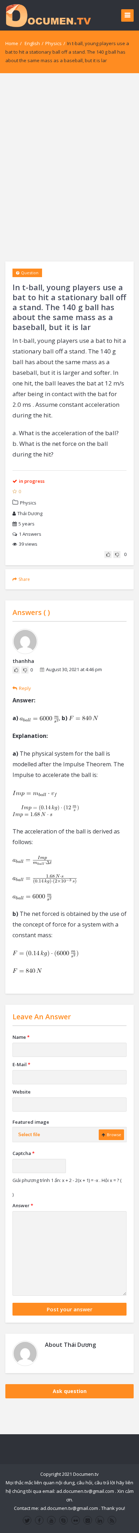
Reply (25, 688)
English (32, 43)
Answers (30, 534)
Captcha (23, 1153)
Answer (22, 1205)
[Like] (108, 554)
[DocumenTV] (48, 15)
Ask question (70, 1391)
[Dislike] (116, 554)
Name (21, 1037)
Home (11, 43)
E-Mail (21, 1064)
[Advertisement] (69, 167)
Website (21, 1092)
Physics (53, 43)
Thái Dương (29, 513)
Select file (29, 1134)
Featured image (30, 1122)
